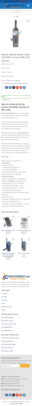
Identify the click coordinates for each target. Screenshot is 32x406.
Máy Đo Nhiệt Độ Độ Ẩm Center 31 (8, 231)
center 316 (6, 83)
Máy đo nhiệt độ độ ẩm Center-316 (19, 83)
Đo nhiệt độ (6, 163)
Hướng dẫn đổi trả (6, 327)
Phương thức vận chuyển (8, 324)
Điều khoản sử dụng (7, 320)
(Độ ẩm (12, 181)
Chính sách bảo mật (7, 347)
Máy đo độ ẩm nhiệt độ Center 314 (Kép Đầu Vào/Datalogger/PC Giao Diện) (8, 256)
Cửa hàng (4, 300)
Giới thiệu (4, 297)
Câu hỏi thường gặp (7, 317)
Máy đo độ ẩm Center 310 (24, 254)
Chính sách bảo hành (7, 341)
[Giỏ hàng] (28, 5)
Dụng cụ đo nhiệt (17, 403)
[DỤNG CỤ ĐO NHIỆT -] (14, 6)
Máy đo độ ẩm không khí (13, 80)
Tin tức (3, 303)
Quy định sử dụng (6, 306)
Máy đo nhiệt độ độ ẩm (8, 113)
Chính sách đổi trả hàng (8, 344)
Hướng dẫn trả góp (6, 330)
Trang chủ (5, 10)
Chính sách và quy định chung (10, 338)
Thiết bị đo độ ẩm (16, 10)
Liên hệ (3, 310)
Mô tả (4, 97)
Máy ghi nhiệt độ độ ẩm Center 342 (23, 231)
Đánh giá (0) (5, 100)
